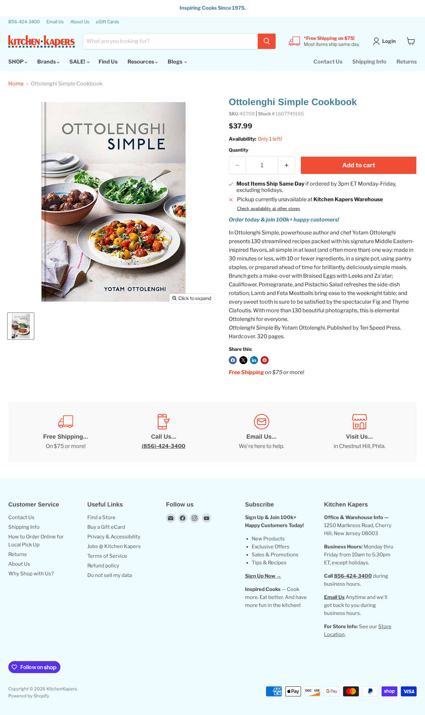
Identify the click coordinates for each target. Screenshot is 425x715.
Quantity (238, 150)
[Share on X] (243, 360)
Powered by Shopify (28, 695)
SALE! (77, 62)
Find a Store (101, 517)
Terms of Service (107, 556)
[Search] (267, 41)
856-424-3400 (24, 21)
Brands (47, 62)
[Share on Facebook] (233, 360)
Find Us (108, 62)
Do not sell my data (109, 575)
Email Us (55, 21)
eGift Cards (107, 21)
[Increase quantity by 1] (286, 165)
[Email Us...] (261, 432)
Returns (406, 62)
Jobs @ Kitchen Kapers (114, 546)
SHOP (16, 62)
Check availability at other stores (268, 209)
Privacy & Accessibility (113, 537)
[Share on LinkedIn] (254, 360)
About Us (79, 21)
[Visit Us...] (359, 432)
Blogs (175, 62)
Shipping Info (369, 62)
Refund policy (103, 566)
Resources (141, 62)
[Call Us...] (163, 432)
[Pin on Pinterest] (265, 360)
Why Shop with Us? (31, 574)
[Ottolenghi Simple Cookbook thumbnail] (21, 326)
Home (16, 84)
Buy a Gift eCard (106, 527)
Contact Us (327, 62)
